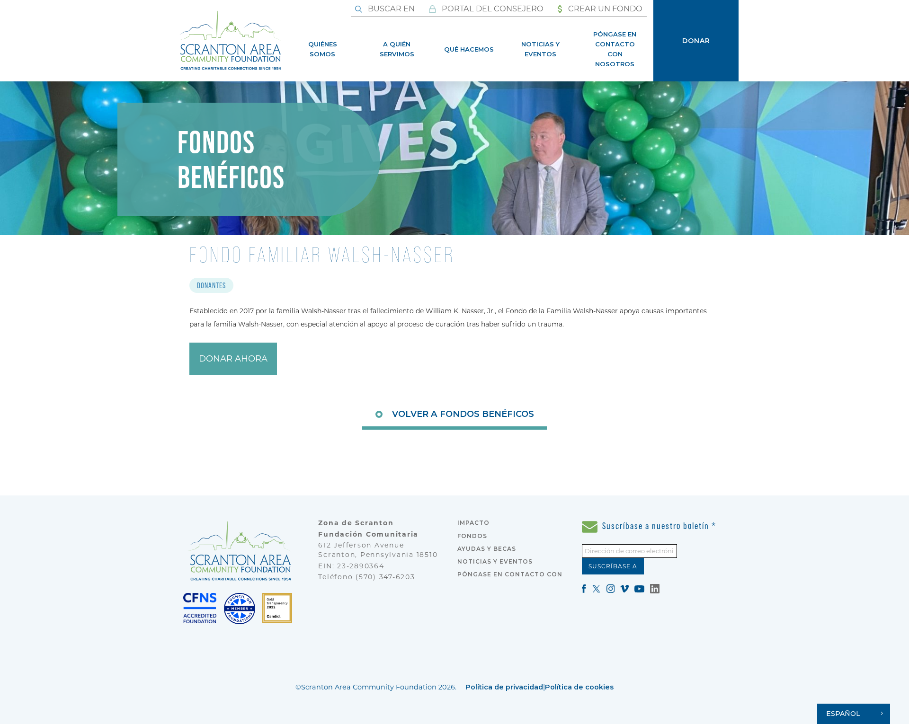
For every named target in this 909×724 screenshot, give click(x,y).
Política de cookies (579, 687)
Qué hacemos (469, 49)
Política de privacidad (504, 687)
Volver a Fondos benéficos (463, 413)
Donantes (211, 285)
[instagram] (610, 587)
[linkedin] (654, 587)
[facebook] (584, 587)
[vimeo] (624, 587)
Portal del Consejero (492, 8)
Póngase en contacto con (509, 574)
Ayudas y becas (486, 548)
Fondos (472, 535)
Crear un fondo (604, 8)
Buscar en (390, 8)
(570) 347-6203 (385, 577)
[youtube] (639, 587)
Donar (696, 40)
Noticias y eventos (540, 49)
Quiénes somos (322, 49)
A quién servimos (397, 49)
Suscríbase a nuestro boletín (658, 526)
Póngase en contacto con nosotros (614, 49)
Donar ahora (233, 358)
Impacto (473, 522)
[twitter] (596, 587)
